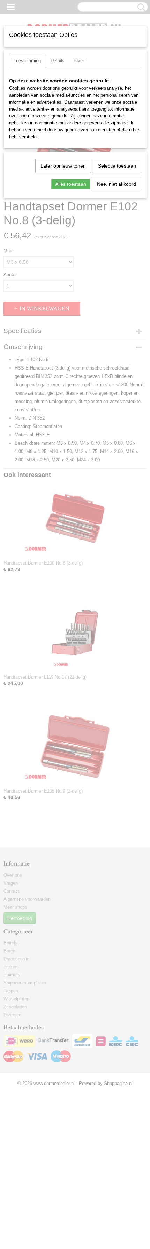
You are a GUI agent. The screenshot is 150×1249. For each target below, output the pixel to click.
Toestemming (27, 60)
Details (58, 60)
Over (79, 60)
